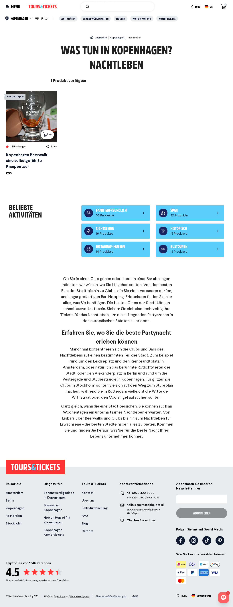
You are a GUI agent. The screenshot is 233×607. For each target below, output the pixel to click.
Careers (87, 531)
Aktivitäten (68, 18)
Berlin (10, 500)
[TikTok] (206, 540)
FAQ (85, 516)
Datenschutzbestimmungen (111, 596)
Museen (120, 18)
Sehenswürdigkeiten (95, 18)
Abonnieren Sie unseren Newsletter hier (194, 486)
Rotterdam (14, 516)
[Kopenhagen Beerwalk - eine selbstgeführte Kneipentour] (31, 133)
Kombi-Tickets (167, 18)
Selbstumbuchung (95, 508)
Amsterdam (14, 493)
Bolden (61, 596)
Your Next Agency (80, 596)
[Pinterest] (220, 540)
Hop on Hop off (142, 18)
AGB (134, 596)
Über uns (88, 500)
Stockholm (13, 523)
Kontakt (88, 493)
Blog (85, 523)
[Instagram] (193, 540)
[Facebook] (180, 540)
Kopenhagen (15, 508)
